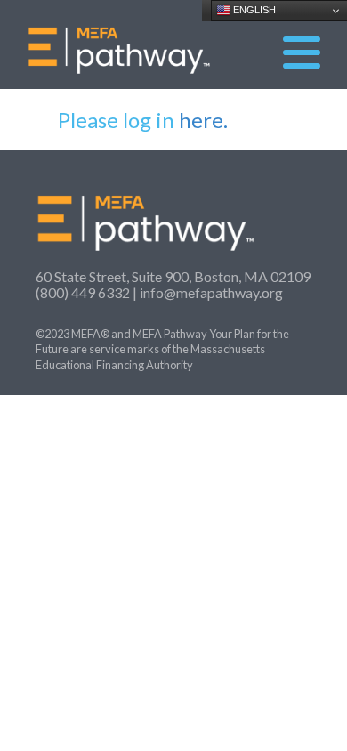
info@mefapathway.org (211, 292)
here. (203, 120)
